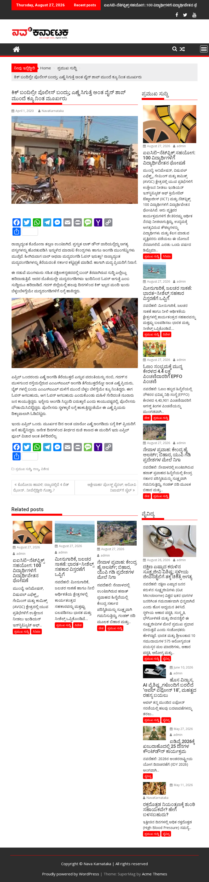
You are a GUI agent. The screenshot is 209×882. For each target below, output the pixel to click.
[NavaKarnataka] (16, 48)
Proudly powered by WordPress (70, 873)
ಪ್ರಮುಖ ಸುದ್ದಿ (23, 469)
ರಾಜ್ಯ (36, 469)
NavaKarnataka (53, 111)
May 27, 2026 (183, 729)
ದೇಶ (101, 628)
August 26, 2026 (158, 560)
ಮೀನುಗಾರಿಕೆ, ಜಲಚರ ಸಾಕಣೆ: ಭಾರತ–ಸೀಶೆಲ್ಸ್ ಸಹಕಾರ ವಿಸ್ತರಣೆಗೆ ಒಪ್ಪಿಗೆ (151, 5)
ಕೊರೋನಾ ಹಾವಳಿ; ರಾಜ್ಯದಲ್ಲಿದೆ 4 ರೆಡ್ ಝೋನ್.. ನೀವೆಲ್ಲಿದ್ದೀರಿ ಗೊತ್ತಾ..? (41, 487)
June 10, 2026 (183, 667)
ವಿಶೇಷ (45, 469)
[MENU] (204, 49)
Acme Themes (154, 873)
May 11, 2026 (183, 785)
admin (20, 553)
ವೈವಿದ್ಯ (166, 658)
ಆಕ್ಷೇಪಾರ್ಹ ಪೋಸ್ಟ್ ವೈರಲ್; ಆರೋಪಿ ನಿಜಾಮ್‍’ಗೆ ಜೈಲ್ (111, 487)
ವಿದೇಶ (78, 625)
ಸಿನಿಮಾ (36, 631)
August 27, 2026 (28, 547)
